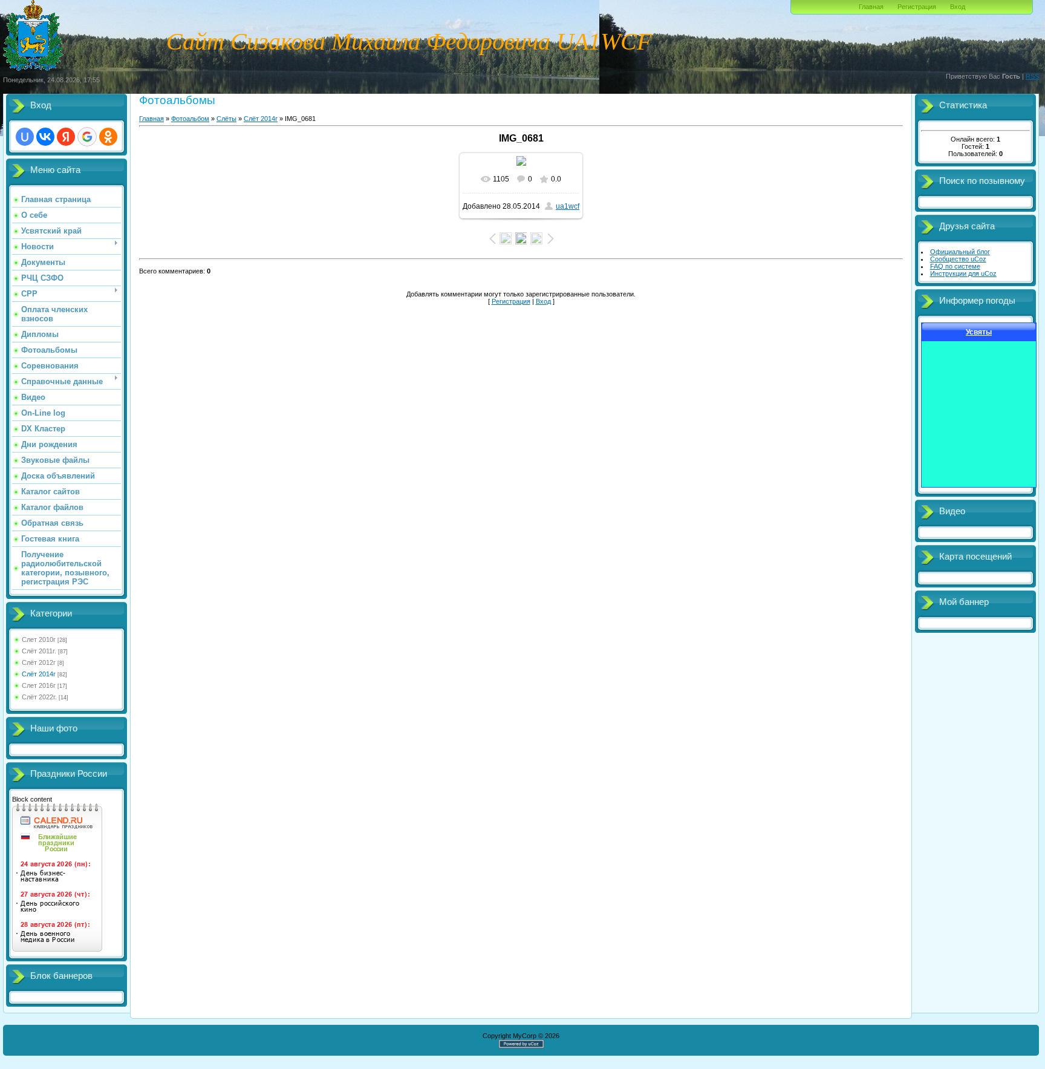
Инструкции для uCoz (963, 273)
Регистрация (916, 6)
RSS (1032, 76)
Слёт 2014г (39, 674)
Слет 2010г (39, 639)
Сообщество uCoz (958, 259)
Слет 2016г (39, 685)
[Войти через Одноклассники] (108, 137)
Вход (957, 6)
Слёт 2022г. (39, 697)
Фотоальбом (190, 118)
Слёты (226, 118)
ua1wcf (567, 206)
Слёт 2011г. (39, 651)
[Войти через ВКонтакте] (45, 137)
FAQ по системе (955, 266)
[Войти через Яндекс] (66, 137)
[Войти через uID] (25, 137)
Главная (871, 6)
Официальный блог (960, 251)
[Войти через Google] (87, 136)
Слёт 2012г (39, 662)
